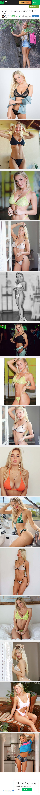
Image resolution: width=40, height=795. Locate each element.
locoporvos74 (9, 15)
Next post (33, 6)
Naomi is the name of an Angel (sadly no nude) (19, 12)
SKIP (18, 789)
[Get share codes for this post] (23, 16)
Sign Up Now (26, 789)
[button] (16, 16)
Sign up (35, 2)
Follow (35, 16)
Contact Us (6, 791)
